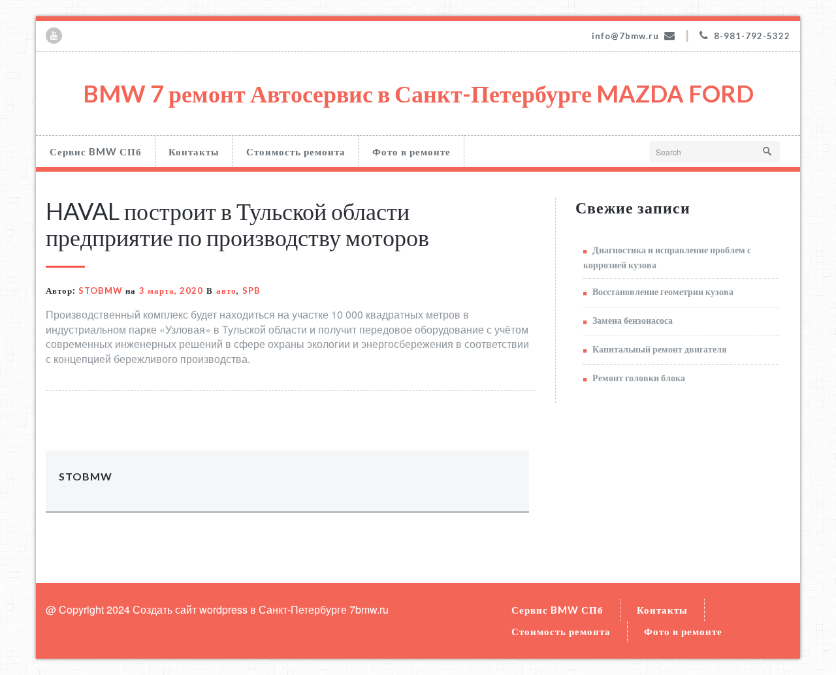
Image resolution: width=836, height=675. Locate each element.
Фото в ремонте (411, 151)
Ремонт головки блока (638, 377)
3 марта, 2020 (171, 290)
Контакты (194, 151)
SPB (251, 290)
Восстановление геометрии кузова (662, 291)
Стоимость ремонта (296, 151)
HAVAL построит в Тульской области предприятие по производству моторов (237, 223)
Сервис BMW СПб (96, 151)
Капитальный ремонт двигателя (659, 348)
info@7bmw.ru (625, 36)
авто (226, 290)
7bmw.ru (369, 609)
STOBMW (100, 290)
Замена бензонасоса (632, 320)
